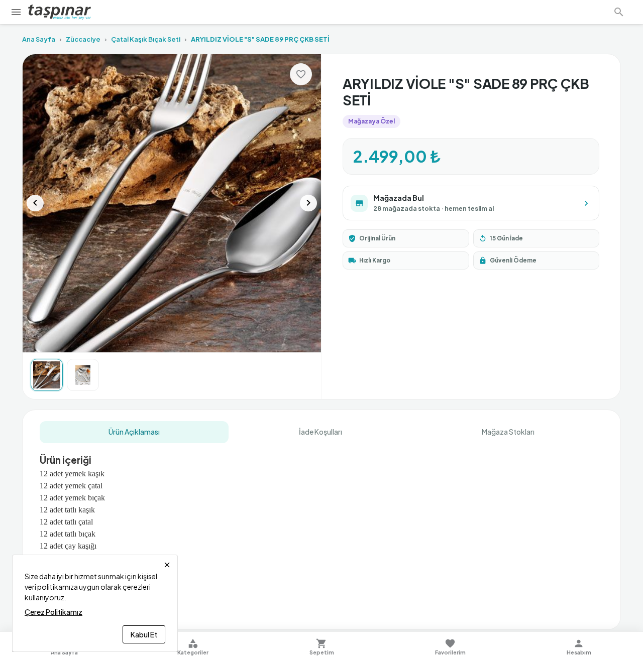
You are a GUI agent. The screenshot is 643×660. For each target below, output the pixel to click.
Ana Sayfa (38, 39)
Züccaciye (83, 39)
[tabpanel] (321, 528)
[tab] (134, 432)
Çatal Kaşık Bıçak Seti (145, 39)
